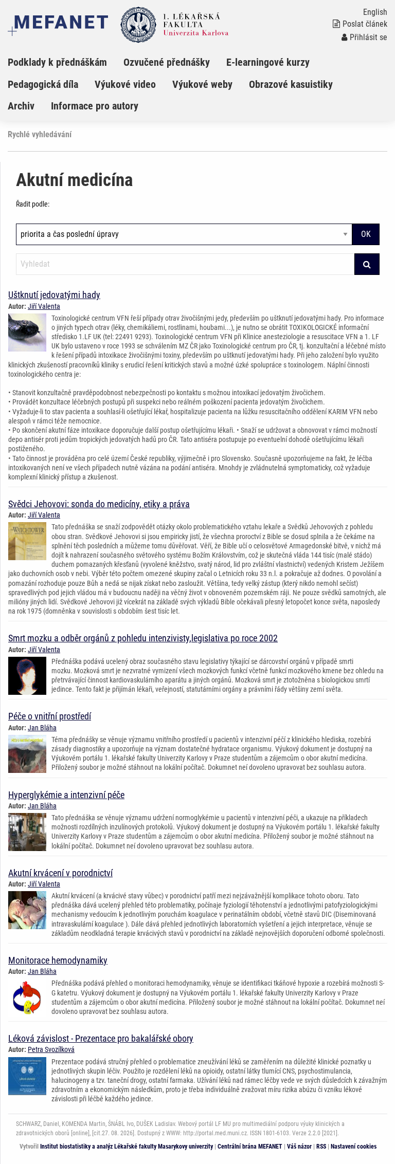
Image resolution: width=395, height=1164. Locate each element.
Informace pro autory (94, 106)
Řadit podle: (32, 204)
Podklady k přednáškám (57, 62)
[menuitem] (65, 62)
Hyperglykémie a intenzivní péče (66, 794)
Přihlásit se (368, 37)
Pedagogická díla (43, 84)
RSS (321, 1146)
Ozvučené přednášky (166, 62)
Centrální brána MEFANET (250, 1146)
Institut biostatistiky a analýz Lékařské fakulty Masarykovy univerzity (126, 1146)
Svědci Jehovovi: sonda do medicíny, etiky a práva (99, 503)
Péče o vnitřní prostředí (49, 716)
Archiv (21, 106)
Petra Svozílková (51, 1049)
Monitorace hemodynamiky (57, 960)
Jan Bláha (42, 728)
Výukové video (125, 84)
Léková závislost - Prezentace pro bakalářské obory (100, 1038)
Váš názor (299, 1146)
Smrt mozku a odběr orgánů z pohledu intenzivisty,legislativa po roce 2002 (143, 638)
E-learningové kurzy (268, 62)
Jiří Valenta (44, 306)
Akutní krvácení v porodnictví (60, 872)
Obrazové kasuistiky (291, 84)
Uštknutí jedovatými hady (54, 294)
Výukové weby (202, 84)
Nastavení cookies (353, 1146)
